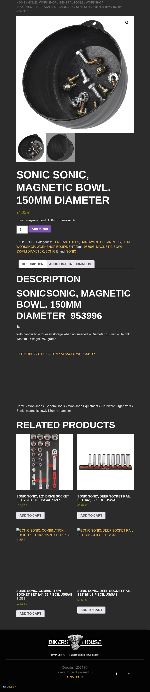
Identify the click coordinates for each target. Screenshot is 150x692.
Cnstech (75, 677)
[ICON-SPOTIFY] (135, 674)
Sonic (50, 251)
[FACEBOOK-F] (116, 674)
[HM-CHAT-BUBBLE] (141, 674)
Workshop (48, 2)
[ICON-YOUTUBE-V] (122, 674)
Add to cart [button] (30, 515)
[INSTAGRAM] (129, 674)
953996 (89, 246)
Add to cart (40, 229)
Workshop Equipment (56, 246)
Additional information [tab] (70, 264)
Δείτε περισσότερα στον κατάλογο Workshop (55, 354)
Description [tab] (33, 264)
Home (20, 2)
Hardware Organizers (55, 6)
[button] (126, 22)
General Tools (71, 2)
